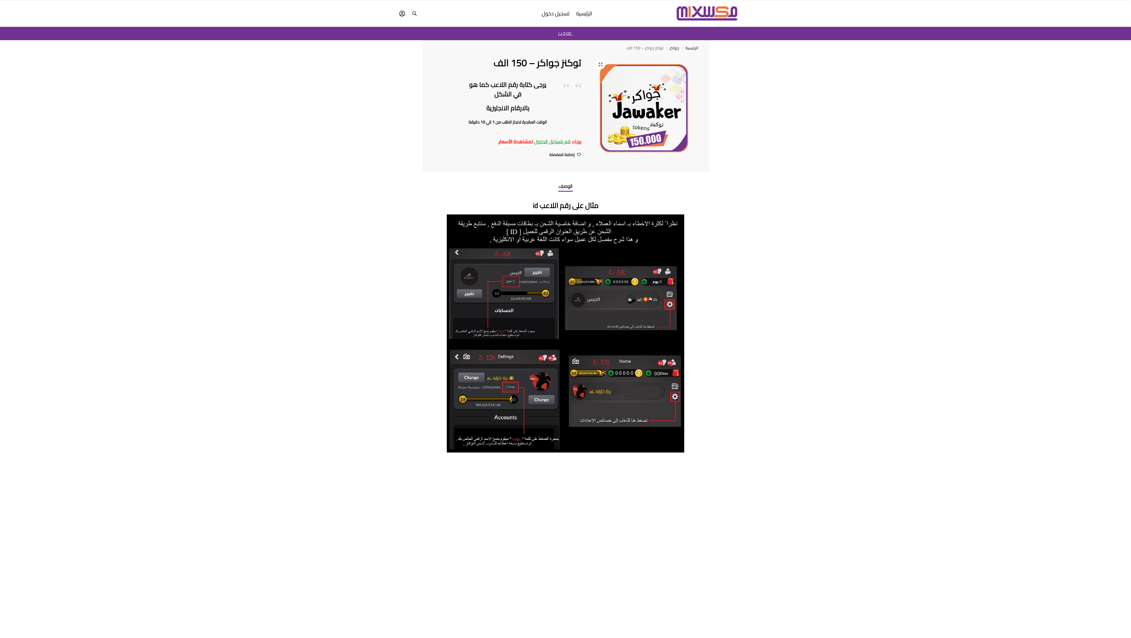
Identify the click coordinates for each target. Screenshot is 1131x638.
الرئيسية (691, 48)
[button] (600, 64)
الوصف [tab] (565, 186)
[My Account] (402, 13)
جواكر (674, 48)
